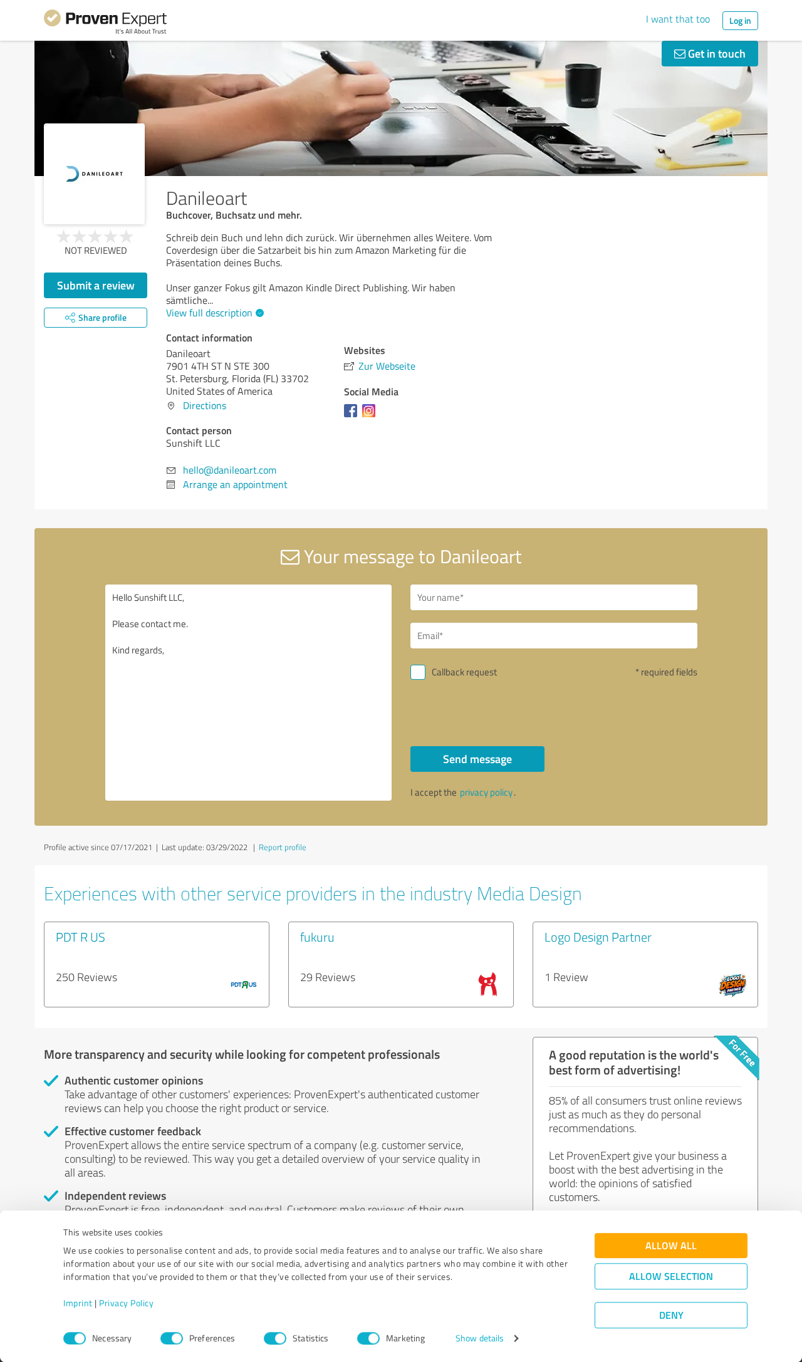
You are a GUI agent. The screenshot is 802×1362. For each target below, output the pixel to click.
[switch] (171, 1338)
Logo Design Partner (598, 936)
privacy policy (486, 792)
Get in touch (715, 53)
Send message (477, 759)
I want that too (678, 19)
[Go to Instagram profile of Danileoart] (371, 417)
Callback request (464, 671)
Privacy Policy (126, 1303)
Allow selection (671, 1276)
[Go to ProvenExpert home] (105, 23)
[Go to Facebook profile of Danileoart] (353, 417)
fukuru (317, 936)
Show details (480, 1338)
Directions (204, 405)
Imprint (78, 1303)
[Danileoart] (94, 174)
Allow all (671, 1246)
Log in (740, 20)
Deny (671, 1315)
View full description (209, 313)
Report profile (282, 847)
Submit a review (96, 285)
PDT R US (80, 936)
